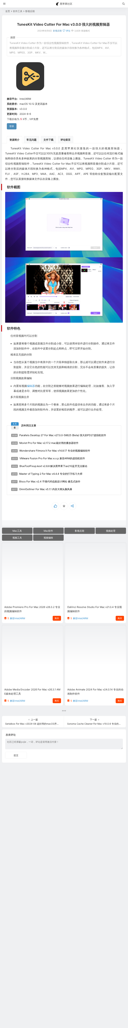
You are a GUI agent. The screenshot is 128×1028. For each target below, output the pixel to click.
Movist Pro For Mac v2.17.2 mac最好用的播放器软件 (45, 443)
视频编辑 (48, 537)
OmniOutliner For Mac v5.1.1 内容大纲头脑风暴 (42, 489)
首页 (7, 11)
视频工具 (17, 537)
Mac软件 (48, 530)
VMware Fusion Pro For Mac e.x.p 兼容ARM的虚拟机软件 (48, 458)
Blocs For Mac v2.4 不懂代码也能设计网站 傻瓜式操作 (46, 481)
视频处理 (110, 530)
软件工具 (17, 11)
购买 (57, 618)
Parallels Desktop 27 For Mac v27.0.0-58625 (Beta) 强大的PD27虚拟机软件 (59, 435)
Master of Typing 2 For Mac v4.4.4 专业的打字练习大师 (47, 473)
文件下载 (49, 139)
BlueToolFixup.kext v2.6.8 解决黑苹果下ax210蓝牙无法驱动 (49, 466)
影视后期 (30, 11)
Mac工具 (17, 530)
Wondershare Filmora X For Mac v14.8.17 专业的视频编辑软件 (51, 450)
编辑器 (31, 386)
